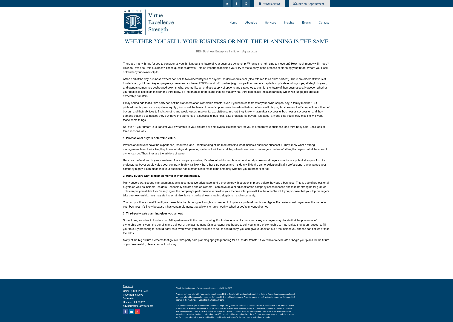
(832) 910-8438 (139, 291)
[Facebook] (236, 3)
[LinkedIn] (227, 3)
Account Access (271, 3)
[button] (233, 22)
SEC (230, 288)
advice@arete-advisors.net (138, 305)
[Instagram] (246, 3)
